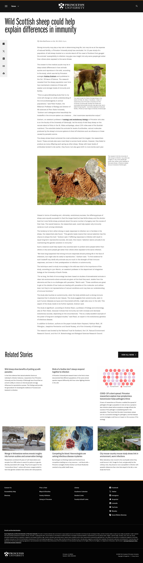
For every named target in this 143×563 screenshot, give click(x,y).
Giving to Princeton (45, 499)
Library (76, 488)
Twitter (114, 491)
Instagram (115, 495)
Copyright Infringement (123, 556)
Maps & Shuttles (44, 491)
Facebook (115, 488)
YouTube (115, 507)
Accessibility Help (10, 491)
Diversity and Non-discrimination (12, 530)
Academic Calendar (80, 491)
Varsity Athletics (44, 495)
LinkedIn (115, 503)
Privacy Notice (135, 556)
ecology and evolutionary (75, 119)
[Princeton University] (14, 555)
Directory (7, 495)
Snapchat (115, 499)
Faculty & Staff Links (81, 499)
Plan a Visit (43, 488)
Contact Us (7, 488)
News (13, 6)
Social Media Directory (119, 515)
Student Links (79, 495)
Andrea (50, 76)
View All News (128, 355)
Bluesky (114, 511)
